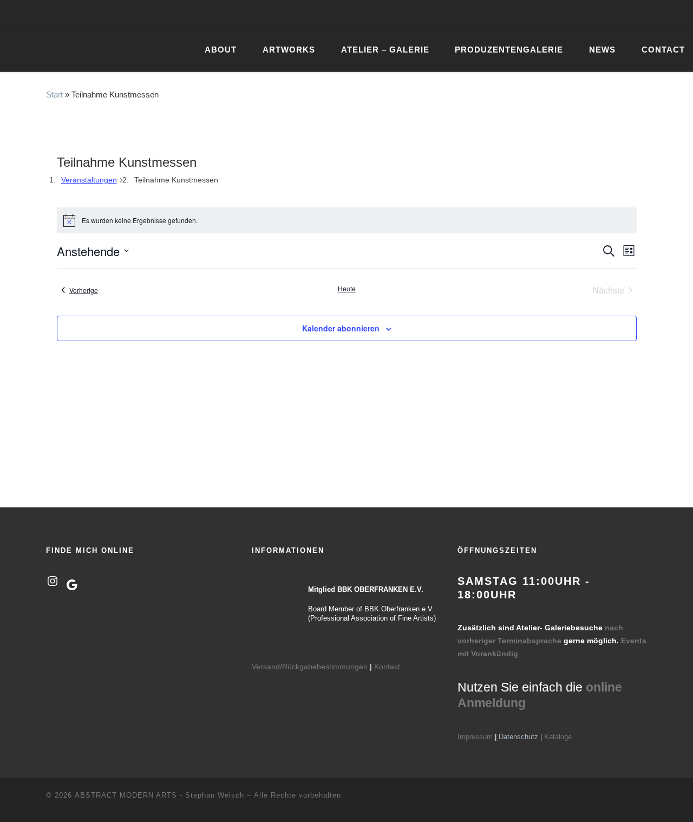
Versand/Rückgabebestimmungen (310, 666)
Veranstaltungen (89, 179)
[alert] (347, 220)
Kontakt (387, 666)
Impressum (475, 737)
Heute (347, 288)
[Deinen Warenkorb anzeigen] (679, 14)
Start (54, 94)
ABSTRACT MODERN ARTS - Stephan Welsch (159, 795)
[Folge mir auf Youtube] (638, 14)
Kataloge (558, 737)
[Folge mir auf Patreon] (653, 14)
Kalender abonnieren (341, 328)
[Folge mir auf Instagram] (622, 14)
